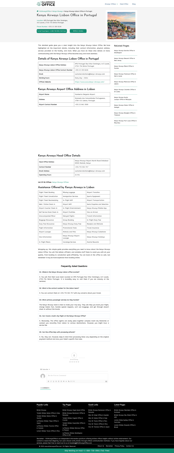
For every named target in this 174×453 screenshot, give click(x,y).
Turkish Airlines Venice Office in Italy (48, 413)
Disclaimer (109, 446)
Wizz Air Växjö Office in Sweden (98, 415)
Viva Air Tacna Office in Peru (97, 421)
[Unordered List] (61, 381)
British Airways (41, 410)
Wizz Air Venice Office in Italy (97, 418)
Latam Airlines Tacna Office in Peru (48, 431)
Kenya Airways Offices (60, 182)
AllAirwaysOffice (45, 11)
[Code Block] (66, 381)
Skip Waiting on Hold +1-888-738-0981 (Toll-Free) (87, 451)
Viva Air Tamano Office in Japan (98, 427)
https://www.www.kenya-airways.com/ (89, 82)
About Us (101, 446)
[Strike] (56, 381)
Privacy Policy (119, 446)
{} (71, 381)
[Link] (69, 381)
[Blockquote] (63, 381)
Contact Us (130, 446)
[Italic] (51, 381)
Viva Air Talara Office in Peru (98, 424)
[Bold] (48, 381)
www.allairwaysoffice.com (53, 446)
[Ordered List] (58, 381)
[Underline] (53, 381)
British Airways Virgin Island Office (74, 410)
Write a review (78, 31)
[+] (74, 381)
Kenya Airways (58, 11)
